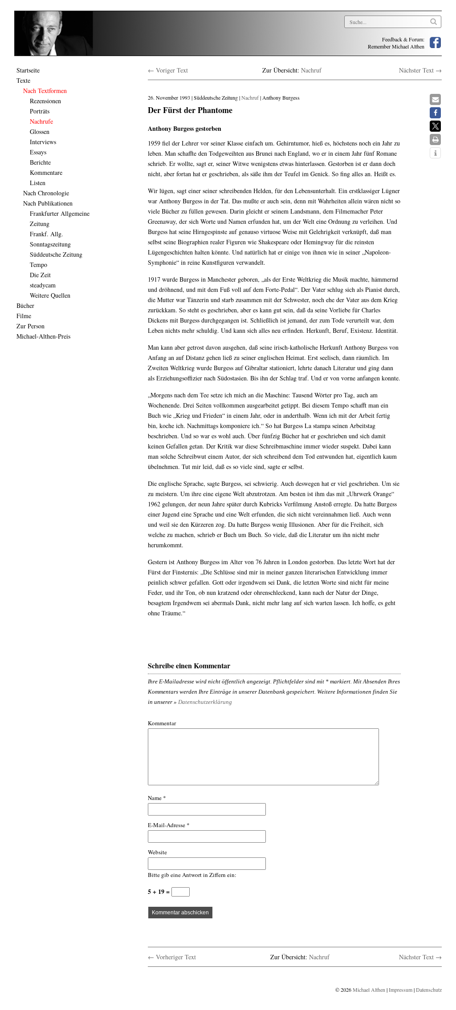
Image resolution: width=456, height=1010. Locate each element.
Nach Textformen (45, 90)
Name (157, 798)
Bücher (25, 305)
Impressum (400, 989)
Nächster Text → (420, 70)
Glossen (39, 131)
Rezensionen (45, 101)
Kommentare (46, 172)
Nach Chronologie (46, 193)
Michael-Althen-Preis (43, 336)
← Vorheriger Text (172, 957)
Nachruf (311, 70)
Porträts (39, 111)
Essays (38, 152)
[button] (435, 99)
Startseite (28, 70)
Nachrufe (41, 121)
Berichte (40, 162)
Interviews (43, 141)
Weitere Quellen (50, 295)
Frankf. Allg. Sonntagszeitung (50, 239)
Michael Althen (369, 989)
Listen (37, 182)
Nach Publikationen (48, 203)
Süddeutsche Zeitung (56, 254)
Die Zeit (40, 275)
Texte (23, 80)
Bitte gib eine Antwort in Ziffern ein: (192, 875)
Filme (23, 315)
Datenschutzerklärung (205, 702)
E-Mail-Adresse (169, 825)
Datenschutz (429, 989)
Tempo (38, 264)
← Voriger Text (168, 70)
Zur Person (30, 326)
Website (157, 852)
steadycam (43, 285)
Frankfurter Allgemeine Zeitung (60, 218)
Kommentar (162, 723)
